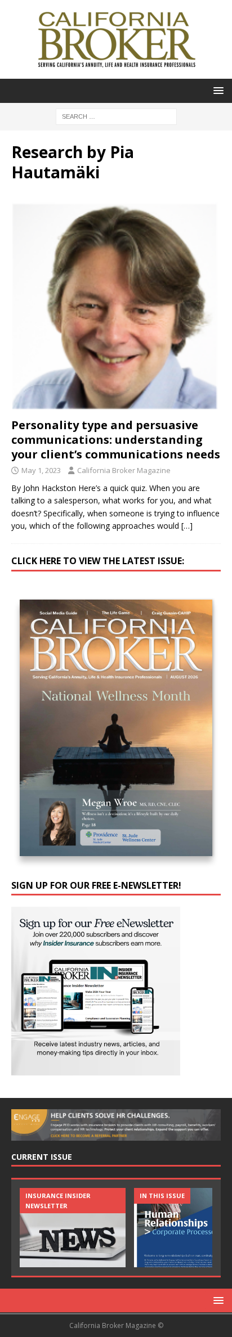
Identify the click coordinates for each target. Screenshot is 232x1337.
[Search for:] (116, 115)
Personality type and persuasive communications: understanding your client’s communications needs (115, 439)
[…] (187, 525)
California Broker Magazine (124, 470)
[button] (216, 90)
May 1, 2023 (41, 470)
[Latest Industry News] (73, 1227)
